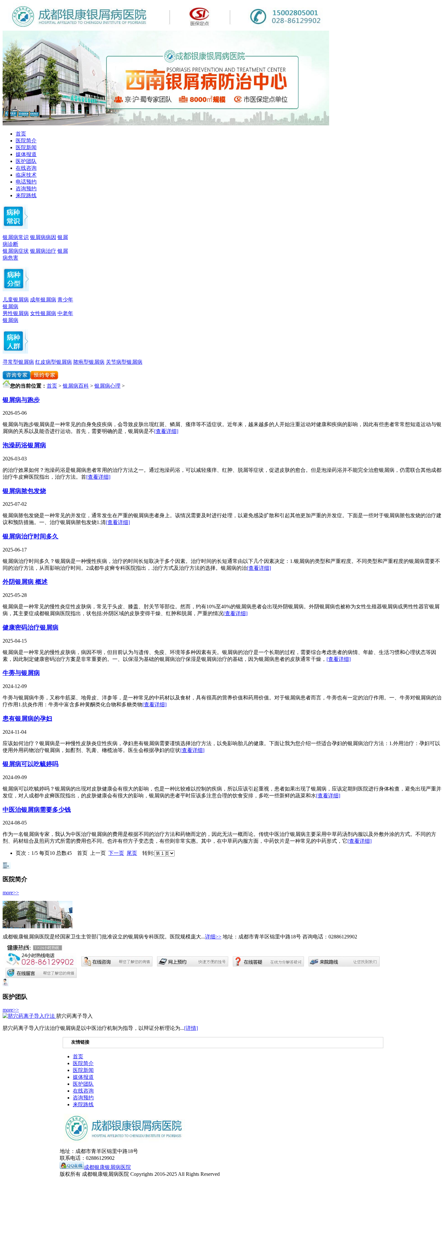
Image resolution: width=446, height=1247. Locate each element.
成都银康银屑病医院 (107, 1167)
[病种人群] (16, 289)
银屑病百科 (76, 386)
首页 (21, 133)
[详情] (191, 1028)
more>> (11, 892)
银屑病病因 (43, 237)
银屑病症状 (16, 251)
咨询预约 (26, 188)
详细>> (213, 936)
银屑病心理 (107, 386)
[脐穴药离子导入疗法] (29, 1016)
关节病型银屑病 (124, 362)
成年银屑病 (43, 299)
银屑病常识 (16, 237)
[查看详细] (166, 431)
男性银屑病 (16, 313)
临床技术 (26, 175)
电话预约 (26, 181)
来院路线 (26, 195)
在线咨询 (26, 168)
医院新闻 (26, 147)
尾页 (132, 853)
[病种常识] (15, 227)
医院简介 (26, 140)
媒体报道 (26, 154)
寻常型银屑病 (18, 362)
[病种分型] (15, 352)
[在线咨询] (16, 377)
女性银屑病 (43, 313)
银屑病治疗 (43, 251)
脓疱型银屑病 (88, 362)
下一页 (116, 853)
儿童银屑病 (16, 299)
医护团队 (26, 161)
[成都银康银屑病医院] (166, 123)
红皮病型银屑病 (53, 362)
